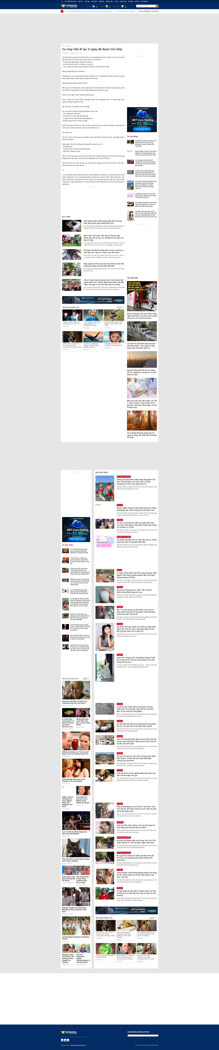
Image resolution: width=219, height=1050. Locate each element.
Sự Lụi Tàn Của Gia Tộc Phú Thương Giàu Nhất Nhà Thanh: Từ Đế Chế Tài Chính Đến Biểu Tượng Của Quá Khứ (136, 758)
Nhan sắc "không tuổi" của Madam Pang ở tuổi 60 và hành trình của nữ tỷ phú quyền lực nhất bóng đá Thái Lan (136, 660)
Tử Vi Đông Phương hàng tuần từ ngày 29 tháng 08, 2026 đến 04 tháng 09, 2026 (142, 435)
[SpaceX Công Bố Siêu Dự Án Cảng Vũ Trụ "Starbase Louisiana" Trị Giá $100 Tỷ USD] (142, 359)
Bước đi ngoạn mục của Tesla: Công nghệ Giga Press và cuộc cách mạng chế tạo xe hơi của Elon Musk (142, 316)
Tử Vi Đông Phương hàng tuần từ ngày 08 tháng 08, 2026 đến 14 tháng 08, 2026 (79, 551)
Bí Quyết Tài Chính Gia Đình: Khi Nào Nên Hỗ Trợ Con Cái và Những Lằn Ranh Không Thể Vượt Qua (135, 858)
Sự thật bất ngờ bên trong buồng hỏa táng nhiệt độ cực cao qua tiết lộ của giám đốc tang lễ (146, 204)
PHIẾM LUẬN (109, 1)
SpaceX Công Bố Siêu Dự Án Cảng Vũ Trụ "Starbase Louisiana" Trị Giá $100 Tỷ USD (141, 372)
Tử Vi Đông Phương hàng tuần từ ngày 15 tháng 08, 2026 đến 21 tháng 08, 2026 (79, 591)
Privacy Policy (72, 1037)
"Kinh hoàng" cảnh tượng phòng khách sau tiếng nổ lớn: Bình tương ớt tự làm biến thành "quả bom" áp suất (137, 875)
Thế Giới (119, 505)
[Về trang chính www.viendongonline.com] (62, 1)
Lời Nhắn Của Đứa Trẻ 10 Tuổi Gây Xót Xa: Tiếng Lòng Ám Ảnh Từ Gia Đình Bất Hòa (145, 195)
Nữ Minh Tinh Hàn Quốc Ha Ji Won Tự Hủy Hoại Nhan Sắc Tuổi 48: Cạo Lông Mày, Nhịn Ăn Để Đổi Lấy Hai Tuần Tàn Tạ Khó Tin (136, 629)
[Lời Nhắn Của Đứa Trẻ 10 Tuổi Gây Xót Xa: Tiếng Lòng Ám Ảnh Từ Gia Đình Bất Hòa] (130, 195)
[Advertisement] (109, 29)
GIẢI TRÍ (137, 1)
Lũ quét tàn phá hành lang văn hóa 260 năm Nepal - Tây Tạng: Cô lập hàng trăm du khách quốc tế (141, 346)
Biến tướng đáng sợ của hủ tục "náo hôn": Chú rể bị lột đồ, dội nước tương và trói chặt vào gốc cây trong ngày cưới (136, 809)
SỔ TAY (116, 1)
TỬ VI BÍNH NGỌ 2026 (70, 1)
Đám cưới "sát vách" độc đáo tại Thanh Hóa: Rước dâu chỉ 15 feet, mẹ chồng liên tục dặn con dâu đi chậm (103, 238)
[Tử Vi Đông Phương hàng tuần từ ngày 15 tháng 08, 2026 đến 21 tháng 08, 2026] (65, 591)
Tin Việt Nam (66, 46)
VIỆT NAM (87, 1)
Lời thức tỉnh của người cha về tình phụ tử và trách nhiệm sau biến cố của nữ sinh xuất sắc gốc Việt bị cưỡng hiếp (71, 11)
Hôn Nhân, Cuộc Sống (123, 476)
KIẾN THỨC (123, 1)
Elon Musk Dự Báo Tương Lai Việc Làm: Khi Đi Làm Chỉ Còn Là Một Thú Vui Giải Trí (80, 637)
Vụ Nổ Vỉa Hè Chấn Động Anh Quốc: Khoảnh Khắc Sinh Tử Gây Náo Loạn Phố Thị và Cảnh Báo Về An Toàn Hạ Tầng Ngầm (135, 709)
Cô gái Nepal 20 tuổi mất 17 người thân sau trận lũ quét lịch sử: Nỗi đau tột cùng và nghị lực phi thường (136, 893)
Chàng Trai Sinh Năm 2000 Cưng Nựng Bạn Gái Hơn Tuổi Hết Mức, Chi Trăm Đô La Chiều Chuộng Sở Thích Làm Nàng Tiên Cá (146, 185)
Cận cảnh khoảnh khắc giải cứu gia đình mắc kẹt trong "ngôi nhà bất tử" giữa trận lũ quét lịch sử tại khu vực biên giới (136, 741)
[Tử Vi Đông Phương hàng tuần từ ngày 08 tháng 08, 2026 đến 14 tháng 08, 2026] (65, 550)
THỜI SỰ (80, 1)
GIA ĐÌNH (130, 1)
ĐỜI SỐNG (94, 1)
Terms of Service (80, 1037)
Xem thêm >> (145, 1)
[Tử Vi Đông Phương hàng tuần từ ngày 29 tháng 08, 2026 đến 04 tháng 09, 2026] (142, 420)
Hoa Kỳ (119, 570)
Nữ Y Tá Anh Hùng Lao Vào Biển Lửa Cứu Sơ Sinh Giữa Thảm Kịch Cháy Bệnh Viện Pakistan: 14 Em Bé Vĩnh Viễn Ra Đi (136, 612)
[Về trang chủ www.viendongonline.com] (69, 6)
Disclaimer (87, 1037)
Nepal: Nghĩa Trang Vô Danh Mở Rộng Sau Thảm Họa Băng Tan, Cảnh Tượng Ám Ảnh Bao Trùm (145, 153)
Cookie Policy (64, 1037)
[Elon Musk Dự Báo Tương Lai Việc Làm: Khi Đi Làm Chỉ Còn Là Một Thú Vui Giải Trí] (65, 638)
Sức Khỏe (120, 822)
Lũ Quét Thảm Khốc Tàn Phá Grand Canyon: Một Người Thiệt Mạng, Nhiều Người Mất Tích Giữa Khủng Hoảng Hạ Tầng (137, 575)
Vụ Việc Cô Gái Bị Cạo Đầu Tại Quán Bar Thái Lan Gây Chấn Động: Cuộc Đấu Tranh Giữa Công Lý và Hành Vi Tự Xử (136, 525)
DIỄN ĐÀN (101, 1)
